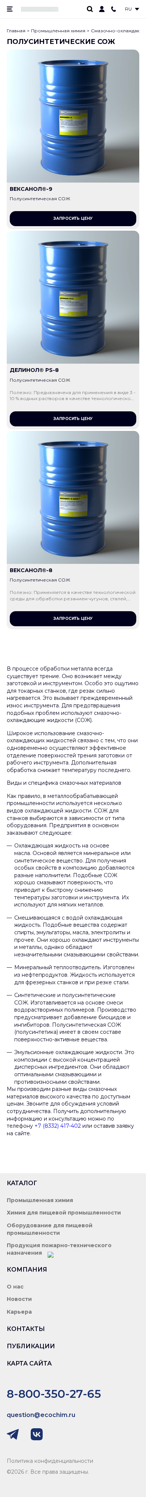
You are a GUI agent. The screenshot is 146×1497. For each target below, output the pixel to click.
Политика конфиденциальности (50, 1461)
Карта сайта (29, 1363)
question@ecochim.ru (41, 1414)
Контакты (26, 1328)
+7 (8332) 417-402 (57, 1125)
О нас (15, 1286)
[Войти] (102, 9)
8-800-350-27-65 (54, 1394)
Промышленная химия (58, 30)
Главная (16, 30)
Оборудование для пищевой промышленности (49, 1229)
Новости (19, 1299)
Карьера (19, 1311)
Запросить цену (73, 218)
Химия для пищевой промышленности (64, 1212)
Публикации (31, 1346)
